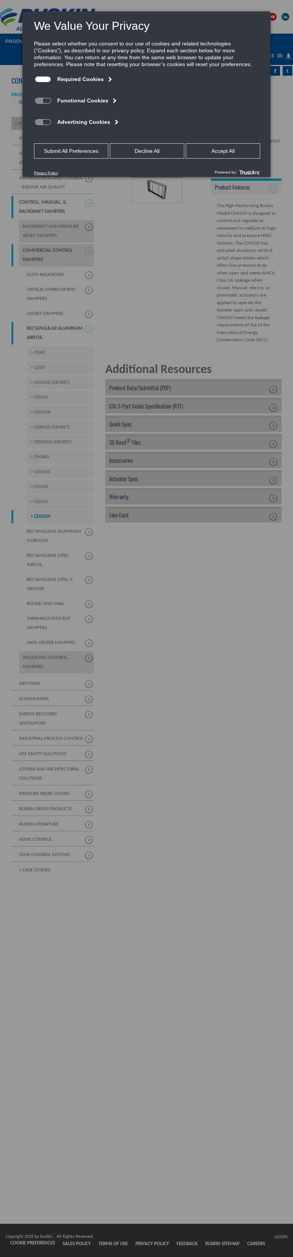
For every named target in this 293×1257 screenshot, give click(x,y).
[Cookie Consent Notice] (146, 94)
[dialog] (146, 94)
